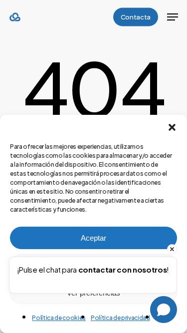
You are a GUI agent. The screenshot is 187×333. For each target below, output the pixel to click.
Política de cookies (59, 318)
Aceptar (93, 238)
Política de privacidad (120, 318)
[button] (172, 127)
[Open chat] (163, 309)
